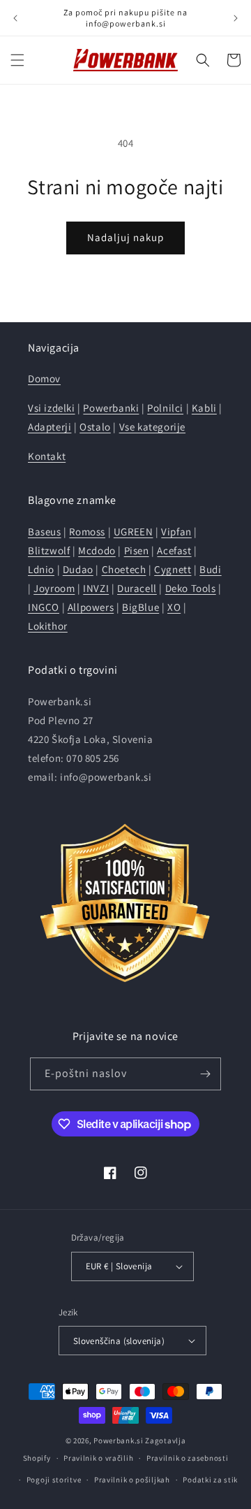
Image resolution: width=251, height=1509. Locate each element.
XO (174, 607)
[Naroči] (205, 1073)
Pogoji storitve (54, 1480)
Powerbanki (111, 407)
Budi (210, 569)
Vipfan (176, 531)
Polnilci (165, 407)
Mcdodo (97, 550)
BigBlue (140, 607)
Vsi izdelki (51, 407)
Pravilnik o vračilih (98, 1458)
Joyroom (54, 588)
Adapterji (49, 426)
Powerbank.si (118, 1440)
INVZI (96, 588)
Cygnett (172, 569)
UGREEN (133, 531)
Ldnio (41, 569)
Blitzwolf (49, 550)
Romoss (87, 531)
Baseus (44, 531)
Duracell (137, 588)
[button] (17, 60)
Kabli (204, 407)
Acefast (174, 550)
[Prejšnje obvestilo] (15, 18)
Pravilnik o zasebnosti (187, 1458)
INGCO (43, 607)
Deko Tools (190, 588)
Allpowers (91, 607)
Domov (44, 378)
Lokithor (48, 626)
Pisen (136, 550)
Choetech (124, 569)
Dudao (78, 569)
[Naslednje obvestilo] (235, 18)
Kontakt (47, 456)
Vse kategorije (152, 426)
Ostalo (95, 426)
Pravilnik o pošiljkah (132, 1480)
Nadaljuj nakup (125, 237)
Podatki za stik (210, 1480)
